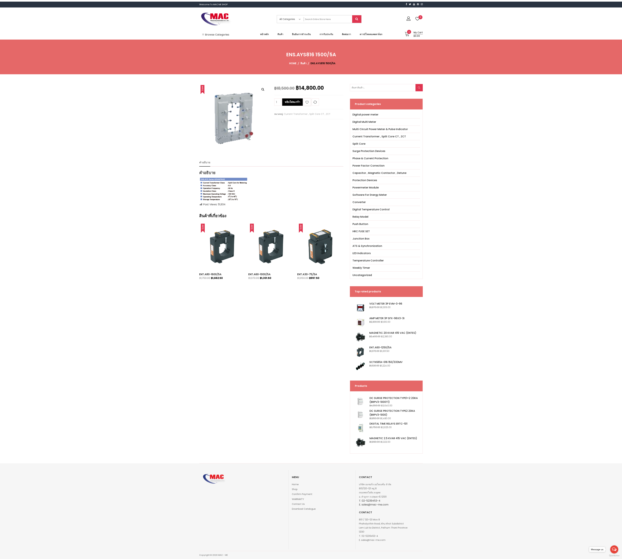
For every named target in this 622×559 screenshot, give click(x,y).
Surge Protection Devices (368, 151)
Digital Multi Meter (364, 122)
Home (295, 484)
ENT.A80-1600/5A (210, 274)
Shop (295, 489)
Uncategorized (362, 275)
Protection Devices (364, 180)
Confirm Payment (302, 494)
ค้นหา (420, 89)
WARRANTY (298, 499)
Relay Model (360, 217)
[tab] (204, 162)
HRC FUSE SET (361, 231)
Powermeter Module (365, 187)
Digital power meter (365, 114)
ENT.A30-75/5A (307, 274)
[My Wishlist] (417, 19)
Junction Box (360, 238)
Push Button (360, 224)
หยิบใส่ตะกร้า (292, 102)
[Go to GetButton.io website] (614, 556)
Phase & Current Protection (370, 158)
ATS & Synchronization (367, 246)
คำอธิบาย (204, 162)
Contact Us (298, 504)
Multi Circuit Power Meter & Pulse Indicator (380, 129)
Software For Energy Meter (369, 195)
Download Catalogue (304, 509)
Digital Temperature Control (371, 209)
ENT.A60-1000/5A (259, 274)
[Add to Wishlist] (307, 103)
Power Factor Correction (368, 166)
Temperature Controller (368, 260)
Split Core (358, 144)
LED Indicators (361, 253)
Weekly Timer (361, 268)
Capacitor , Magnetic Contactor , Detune (379, 173)
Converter (359, 202)
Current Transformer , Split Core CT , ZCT (307, 114)
